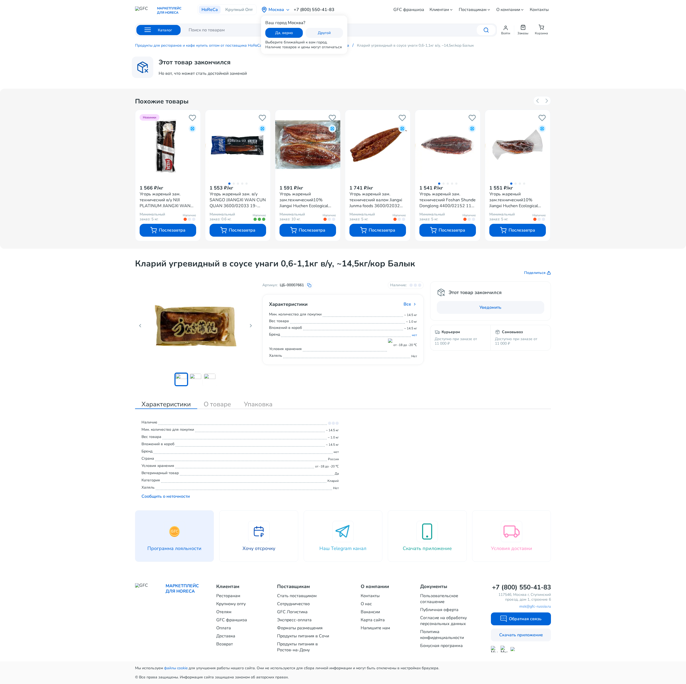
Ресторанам (228, 596)
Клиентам (439, 10)
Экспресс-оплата (294, 620)
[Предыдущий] (538, 100)
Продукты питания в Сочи (303, 636)
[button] (505, 30)
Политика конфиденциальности (442, 635)
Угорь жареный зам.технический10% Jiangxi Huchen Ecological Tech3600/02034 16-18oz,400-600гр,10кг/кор (515, 200)
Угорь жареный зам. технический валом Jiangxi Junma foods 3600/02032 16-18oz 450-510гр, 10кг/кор (375, 200)
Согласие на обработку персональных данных (443, 621)
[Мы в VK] (513, 649)
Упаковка (258, 404)
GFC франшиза (408, 10)
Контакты (539, 10)
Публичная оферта (439, 610)
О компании (508, 10)
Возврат (224, 644)
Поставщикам (473, 10)
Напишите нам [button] (375, 628)
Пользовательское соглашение (439, 599)
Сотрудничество (293, 604)
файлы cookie (176, 668)
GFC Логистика (292, 612)
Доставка (225, 636)
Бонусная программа (441, 646)
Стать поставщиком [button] (297, 596)
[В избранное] (192, 118)
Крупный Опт (239, 10)
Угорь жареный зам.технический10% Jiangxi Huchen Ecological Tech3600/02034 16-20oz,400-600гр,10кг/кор (305, 200)
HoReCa (210, 10)
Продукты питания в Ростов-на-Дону (297, 647)
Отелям (224, 612)
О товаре (217, 404)
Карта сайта (373, 620)
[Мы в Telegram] (504, 649)
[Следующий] (546, 100)
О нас (366, 604)
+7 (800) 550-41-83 (314, 10)
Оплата (223, 628)
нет (414, 335)
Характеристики (166, 404)
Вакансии (370, 612)
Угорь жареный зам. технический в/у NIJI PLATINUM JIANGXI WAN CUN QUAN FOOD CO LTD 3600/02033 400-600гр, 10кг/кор (166, 200)
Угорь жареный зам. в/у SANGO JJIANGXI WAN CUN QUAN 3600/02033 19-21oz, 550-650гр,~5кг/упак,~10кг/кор (238, 200)
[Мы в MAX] (494, 649)
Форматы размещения (300, 628)
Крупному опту (231, 604)
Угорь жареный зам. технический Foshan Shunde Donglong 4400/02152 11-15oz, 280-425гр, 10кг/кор (447, 200)
